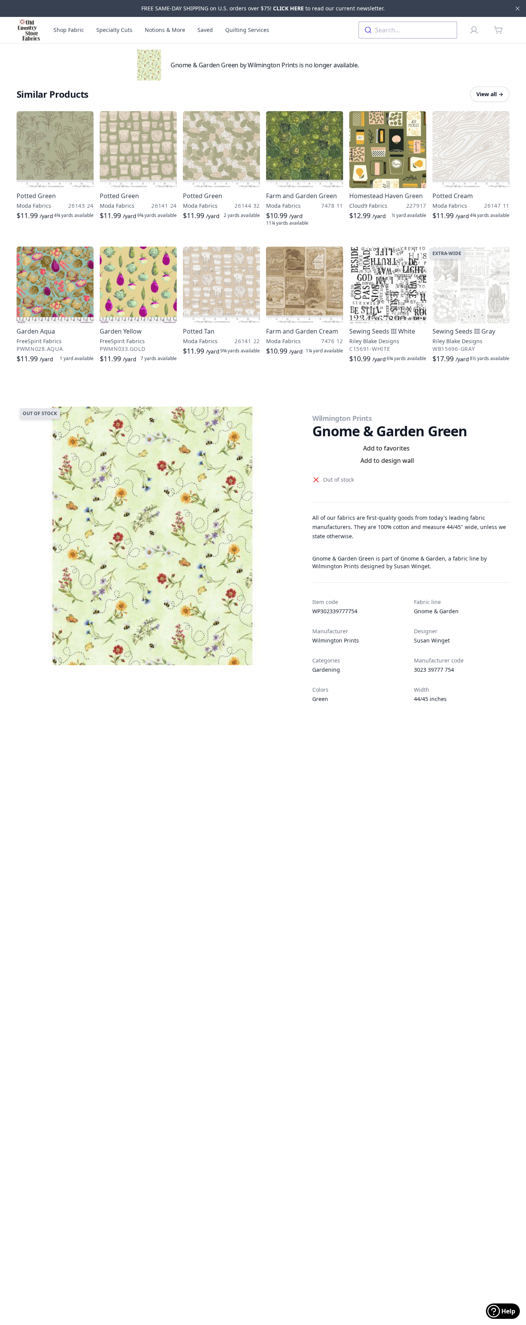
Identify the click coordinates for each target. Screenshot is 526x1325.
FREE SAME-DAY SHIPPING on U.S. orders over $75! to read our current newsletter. (263, 8)
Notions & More (165, 29)
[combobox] (407, 30)
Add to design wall (387, 460)
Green (320, 699)
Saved (205, 29)
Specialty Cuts (114, 29)
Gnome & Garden (436, 611)
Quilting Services (247, 29)
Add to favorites (386, 448)
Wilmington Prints (342, 418)
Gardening (326, 669)
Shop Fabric (69, 29)
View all (489, 94)
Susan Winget (432, 640)
